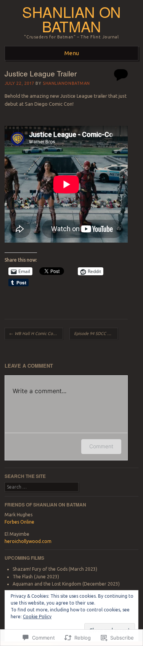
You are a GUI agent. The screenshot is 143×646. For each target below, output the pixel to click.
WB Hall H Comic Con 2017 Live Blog (36, 333)
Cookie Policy (37, 616)
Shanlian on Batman (71, 19)
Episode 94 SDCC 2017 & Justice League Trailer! (96, 333)
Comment (101, 446)
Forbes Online (19, 521)
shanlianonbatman (66, 83)
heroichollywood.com (28, 541)
